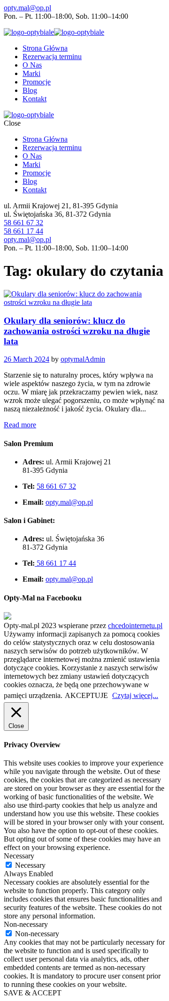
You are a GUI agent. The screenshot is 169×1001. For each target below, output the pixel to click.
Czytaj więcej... (135, 695)
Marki (31, 73)
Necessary (30, 865)
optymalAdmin (83, 359)
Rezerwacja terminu (52, 57)
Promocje (37, 82)
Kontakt (34, 99)
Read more (20, 425)
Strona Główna (45, 48)
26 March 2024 (26, 359)
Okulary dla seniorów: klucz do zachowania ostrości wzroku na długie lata (77, 331)
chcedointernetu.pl (135, 625)
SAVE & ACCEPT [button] (32, 993)
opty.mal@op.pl (27, 8)
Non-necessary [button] (26, 924)
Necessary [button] (19, 856)
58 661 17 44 (23, 231)
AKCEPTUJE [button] (86, 695)
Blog (30, 90)
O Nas (32, 65)
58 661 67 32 (23, 223)
